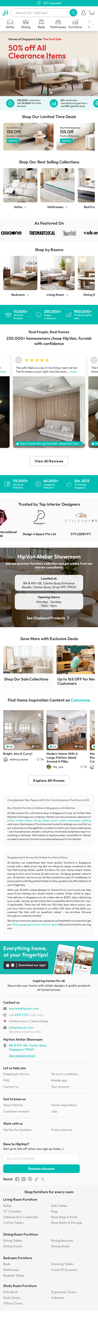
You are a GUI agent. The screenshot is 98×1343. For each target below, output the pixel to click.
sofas (10, 820)
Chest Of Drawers (64, 1270)
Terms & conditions (64, 1074)
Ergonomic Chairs (64, 1292)
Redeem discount (41, 1168)
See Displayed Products (46, 618)
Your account (60, 1087)
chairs (54, 820)
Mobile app (59, 1080)
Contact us (10, 1087)
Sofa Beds (10, 1292)
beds (63, 820)
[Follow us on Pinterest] (30, 1179)
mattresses (73, 820)
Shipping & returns (16, 1074)
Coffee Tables (13, 1223)
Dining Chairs (12, 1246)
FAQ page (18, 924)
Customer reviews (16, 1111)
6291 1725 (18, 1015)
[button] (73, 12)
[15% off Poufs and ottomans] (29, 137)
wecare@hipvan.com (24, 1008)
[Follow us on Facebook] (17, 1179)
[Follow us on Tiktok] (36, 1179)
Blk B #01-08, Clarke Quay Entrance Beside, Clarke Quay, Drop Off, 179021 (49, 585)
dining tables (41, 820)
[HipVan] (5, 13)
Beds (6, 1264)
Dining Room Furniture (20, 1234)
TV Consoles (12, 1211)
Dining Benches (62, 1241)
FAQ (6, 1080)
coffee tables (23, 820)
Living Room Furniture (20, 1199)
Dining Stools (60, 1246)
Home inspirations (64, 1105)
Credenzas (20, 1217)
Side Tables (59, 1206)
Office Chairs (13, 1303)
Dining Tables (12, 1241)
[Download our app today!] (49, 957)
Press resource (61, 1130)
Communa (80, 700)
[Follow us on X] (42, 1179)
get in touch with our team (42, 924)
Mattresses (11, 1270)
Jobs (54, 1111)
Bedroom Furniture (17, 1258)
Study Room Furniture (20, 1286)
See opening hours (22, 1056)
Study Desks (11, 1298)
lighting (86, 820)
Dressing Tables (62, 1264)
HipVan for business (17, 1130)
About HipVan (13, 1105)
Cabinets (57, 1298)
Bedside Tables (13, 1275)
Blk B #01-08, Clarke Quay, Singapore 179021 (28, 1047)
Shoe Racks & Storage (66, 1223)
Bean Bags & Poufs (64, 1217)
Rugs (54, 1211)
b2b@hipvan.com (21, 1027)
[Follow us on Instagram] (23, 1179)
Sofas (7, 1206)
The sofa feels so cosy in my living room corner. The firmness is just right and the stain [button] (47, 369)
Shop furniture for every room (49, 1192)
